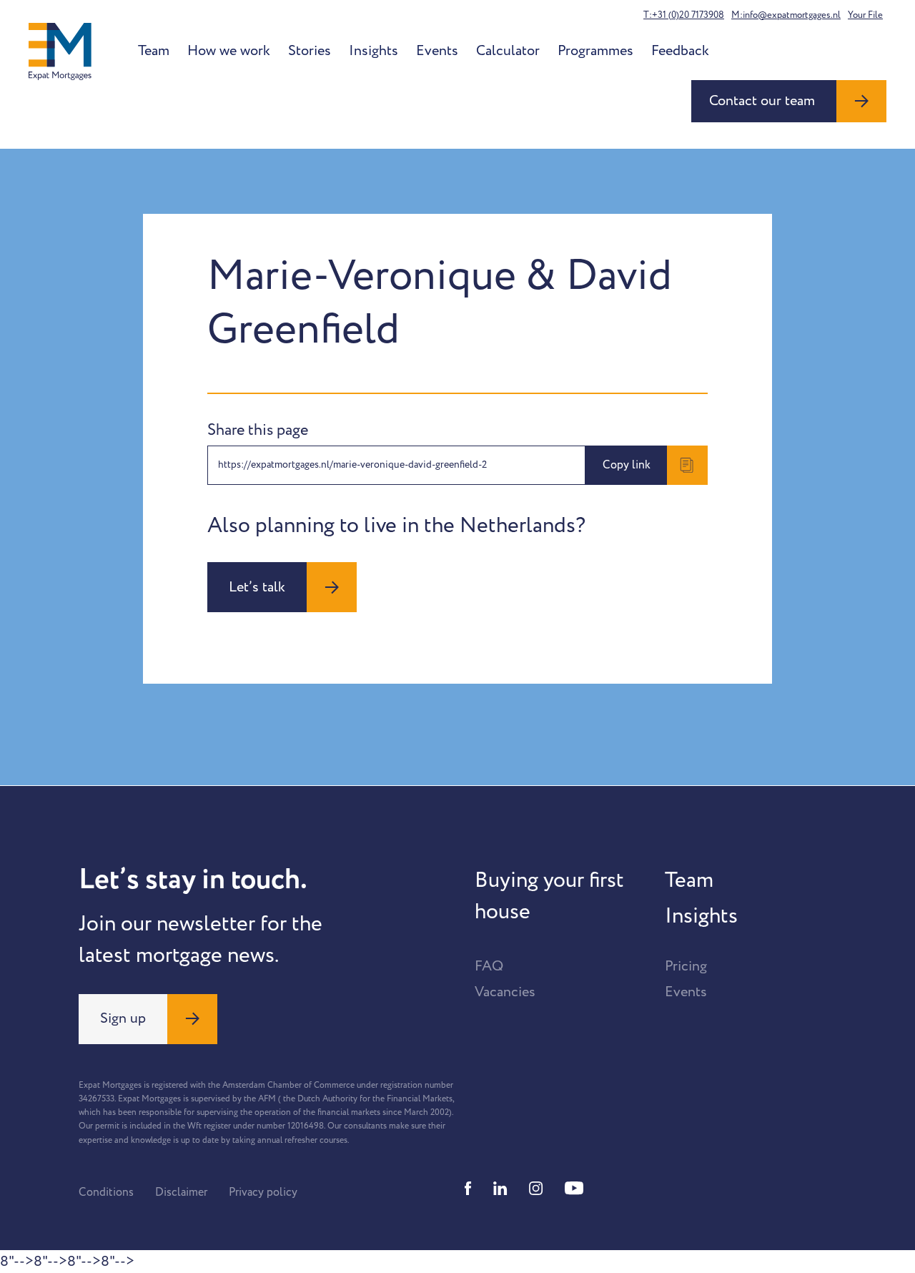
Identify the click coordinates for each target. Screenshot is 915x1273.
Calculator (508, 51)
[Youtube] (574, 1188)
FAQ (489, 966)
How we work (228, 51)
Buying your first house (549, 896)
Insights (373, 51)
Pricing (686, 966)
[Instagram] (536, 1188)
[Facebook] (468, 1188)
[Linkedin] (500, 1188)
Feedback (680, 51)
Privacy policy (263, 1192)
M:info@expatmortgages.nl (786, 15)
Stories (309, 51)
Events (437, 51)
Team (153, 51)
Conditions (106, 1192)
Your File (865, 15)
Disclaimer (181, 1192)
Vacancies (505, 992)
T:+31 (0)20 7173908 (683, 15)
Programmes (595, 51)
